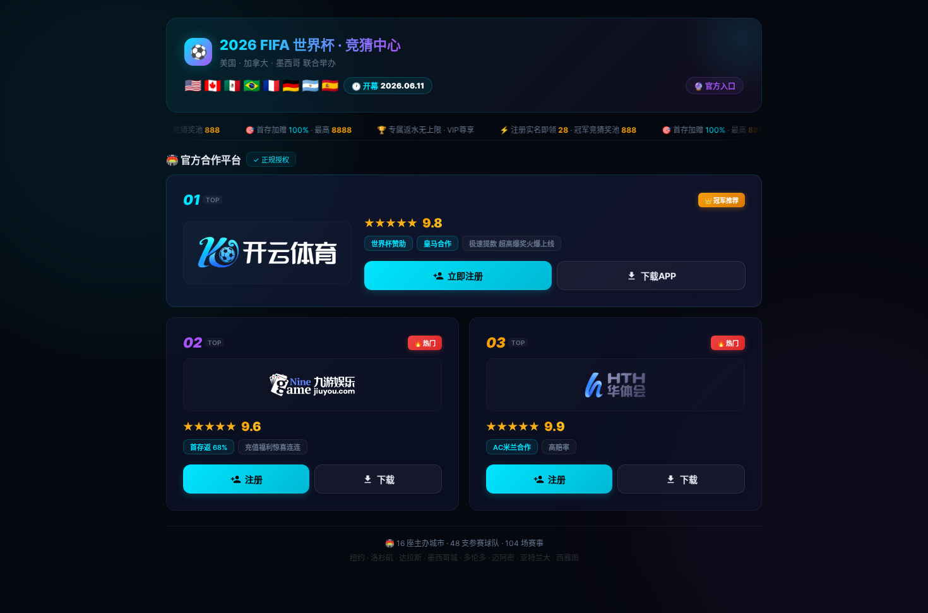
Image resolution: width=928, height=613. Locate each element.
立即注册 (465, 275)
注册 (254, 479)
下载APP (657, 275)
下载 (386, 479)
